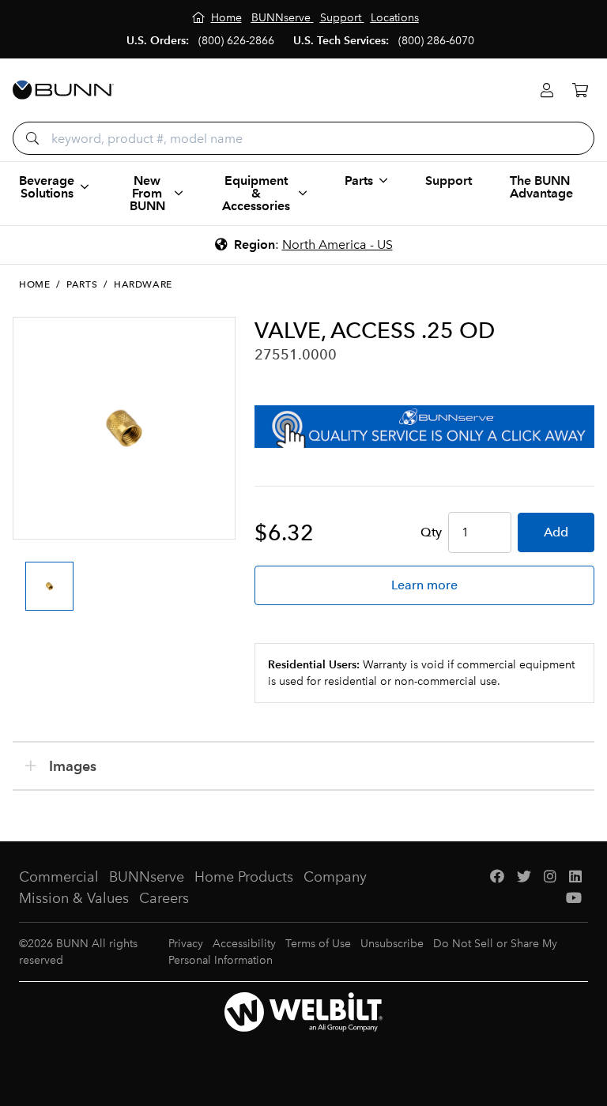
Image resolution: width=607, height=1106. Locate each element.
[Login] (547, 90)
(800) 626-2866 (236, 40)
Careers (164, 898)
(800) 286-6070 (436, 40)
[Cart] (580, 90)
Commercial (59, 877)
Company (335, 877)
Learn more (424, 584)
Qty (431, 532)
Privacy (185, 943)
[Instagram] (550, 877)
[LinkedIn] (575, 877)
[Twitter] (524, 877)
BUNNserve (146, 877)
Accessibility (244, 943)
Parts (81, 284)
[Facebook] (497, 877)
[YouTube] (574, 898)
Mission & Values (74, 898)
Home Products (243, 877)
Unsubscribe (392, 943)
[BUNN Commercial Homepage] (63, 90)
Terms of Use (318, 943)
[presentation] (27, 572)
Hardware (143, 284)
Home (34, 284)
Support (448, 180)
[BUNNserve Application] (424, 426)
